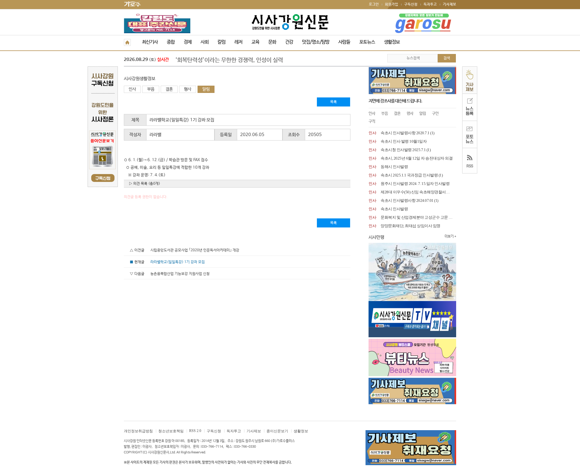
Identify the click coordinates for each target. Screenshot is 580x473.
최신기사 (150, 42)
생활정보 (392, 42)
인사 (132, 89)
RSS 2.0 (195, 431)
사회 (204, 42)
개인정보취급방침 (138, 431)
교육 (255, 42)
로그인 (374, 4)
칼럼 (221, 42)
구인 (435, 113)
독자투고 (430, 4)
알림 (206, 89)
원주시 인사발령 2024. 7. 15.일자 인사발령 (415, 183)
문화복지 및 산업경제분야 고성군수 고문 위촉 (418, 217)
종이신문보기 (277, 431)
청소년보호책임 (171, 431)
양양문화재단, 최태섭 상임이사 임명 (410, 226)
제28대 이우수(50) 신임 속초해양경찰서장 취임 (419, 192)
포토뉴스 (367, 42)
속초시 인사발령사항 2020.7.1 (405, 133)
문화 (272, 42)
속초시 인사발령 (394, 209)
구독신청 (410, 4)
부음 (150, 89)
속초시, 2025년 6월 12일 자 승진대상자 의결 (417, 158)
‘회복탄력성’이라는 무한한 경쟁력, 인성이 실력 (229, 60)
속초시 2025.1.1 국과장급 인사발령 (409, 175)
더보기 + (450, 236)
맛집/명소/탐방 (315, 42)
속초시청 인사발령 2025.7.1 (403, 150)
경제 (188, 42)
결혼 (169, 89)
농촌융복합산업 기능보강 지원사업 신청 (180, 274)
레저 (238, 42)
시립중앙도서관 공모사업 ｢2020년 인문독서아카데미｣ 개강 (194, 250)
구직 (372, 121)
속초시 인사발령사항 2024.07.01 (407, 200)
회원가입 (391, 4)
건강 (289, 42)
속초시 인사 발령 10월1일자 (404, 141)
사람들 (344, 42)
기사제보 (449, 4)
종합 (171, 42)
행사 (187, 89)
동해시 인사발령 (394, 166)
